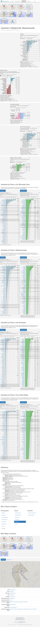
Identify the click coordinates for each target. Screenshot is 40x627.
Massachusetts (12, 589)
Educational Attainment (32, 512)
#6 (19, 192)
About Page (36, 501)
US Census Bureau (22, 621)
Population (3, 512)
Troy (31, 609)
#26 (39, 192)
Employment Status (18, 515)
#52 (39, 259)
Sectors (16, 523)
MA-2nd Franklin (13, 604)
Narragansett (12, 598)
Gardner (15, 607)
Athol (11, 609)
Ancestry (3, 526)
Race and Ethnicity (5, 517)
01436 (11, 596)
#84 (19, 404)
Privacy (22, 617)
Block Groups (9, 559)
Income (23, 1)
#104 (39, 404)
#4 (39, 126)
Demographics (17, 1)
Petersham (22, 609)
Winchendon (35, 609)
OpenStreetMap (20, 622)
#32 (19, 259)
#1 (39, 33)
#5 (29, 157)
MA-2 (11, 600)
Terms (20, 617)
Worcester (12, 591)
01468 (14, 596)
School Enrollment (31, 515)
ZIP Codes (3, 559)
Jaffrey (16, 609)
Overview (12, 1)
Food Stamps (17, 517)
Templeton (12, 594)
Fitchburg (11, 607)
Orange (18, 609)
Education (28, 1)
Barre (13, 609)
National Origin (4, 523)
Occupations (17, 519)
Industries (16, 521)
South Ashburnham (27, 609)
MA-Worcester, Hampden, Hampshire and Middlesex (19, 601)
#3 (29, 104)
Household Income (18, 512)
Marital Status (4, 521)
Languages (3, 528)
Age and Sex (4, 515)
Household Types (4, 519)
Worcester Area (12, 593)
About (17, 617)
